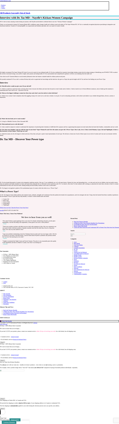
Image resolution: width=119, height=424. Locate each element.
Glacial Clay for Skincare (80, 252)
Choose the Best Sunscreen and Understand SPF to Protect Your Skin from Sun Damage (96, 227)
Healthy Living (78, 256)
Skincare (76, 268)
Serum (75, 265)
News (75, 259)
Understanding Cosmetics (80, 274)
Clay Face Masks (78, 245)
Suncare (76, 271)
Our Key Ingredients (8, 296)
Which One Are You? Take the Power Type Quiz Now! (14, 207)
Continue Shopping (9, 422)
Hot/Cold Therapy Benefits (81, 221)
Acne (75, 242)
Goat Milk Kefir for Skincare (81, 253)
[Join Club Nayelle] (6, 321)
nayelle (2, 210)
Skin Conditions (78, 266)
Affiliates (5, 301)
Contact (5, 281)
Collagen (76, 246)
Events (75, 250)
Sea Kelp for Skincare (79, 264)
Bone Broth (77, 243)
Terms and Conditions (8, 302)
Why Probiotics (7, 295)
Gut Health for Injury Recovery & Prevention (85, 224)
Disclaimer (6, 304)
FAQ (4, 283)
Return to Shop (15, 420)
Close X (2, 342)
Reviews (76, 262)
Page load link (3, 324)
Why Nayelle (6, 293)
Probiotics (76, 261)
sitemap (35, 323)
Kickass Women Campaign (81, 258)
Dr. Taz (76, 249)
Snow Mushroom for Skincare (81, 269)
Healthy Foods (77, 255)
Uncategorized (77, 272)
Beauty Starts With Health (80, 226)
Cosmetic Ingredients (79, 248)
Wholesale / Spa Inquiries (9, 299)
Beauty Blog (6, 298)
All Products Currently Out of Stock (15, 13)
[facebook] (0, 321)
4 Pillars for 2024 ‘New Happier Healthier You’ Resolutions (89, 223)
